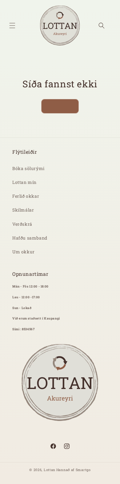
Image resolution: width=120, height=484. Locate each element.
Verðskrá (22, 224)
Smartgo (83, 469)
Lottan (49, 469)
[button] (12, 25)
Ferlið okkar (25, 196)
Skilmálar (23, 210)
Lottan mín (24, 182)
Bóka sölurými (28, 168)
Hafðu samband (29, 238)
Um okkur (23, 252)
